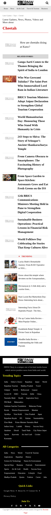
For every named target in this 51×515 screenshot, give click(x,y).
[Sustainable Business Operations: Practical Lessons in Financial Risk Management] (9, 221)
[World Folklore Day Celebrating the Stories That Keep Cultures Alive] (9, 240)
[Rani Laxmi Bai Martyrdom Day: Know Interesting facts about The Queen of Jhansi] (11, 299)
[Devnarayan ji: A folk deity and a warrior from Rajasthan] (11, 288)
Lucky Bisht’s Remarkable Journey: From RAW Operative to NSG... (31, 265)
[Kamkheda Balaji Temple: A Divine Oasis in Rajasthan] (11, 331)
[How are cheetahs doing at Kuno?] (11, 45)
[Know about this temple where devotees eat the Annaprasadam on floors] (11, 277)
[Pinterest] (25, 506)
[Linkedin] (21, 506)
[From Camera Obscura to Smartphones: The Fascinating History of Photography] (9, 157)
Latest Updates (7, 16)
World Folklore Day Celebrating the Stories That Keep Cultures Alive (33, 243)
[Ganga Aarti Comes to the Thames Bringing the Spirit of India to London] (9, 63)
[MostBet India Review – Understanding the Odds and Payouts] (11, 342)
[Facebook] (12, 506)
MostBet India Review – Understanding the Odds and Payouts (30, 342)
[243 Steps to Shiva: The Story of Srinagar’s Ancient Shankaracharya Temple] (9, 138)
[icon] (5, 3)
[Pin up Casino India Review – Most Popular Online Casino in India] (11, 320)
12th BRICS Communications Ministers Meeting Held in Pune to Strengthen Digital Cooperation (33, 204)
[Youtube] (39, 506)
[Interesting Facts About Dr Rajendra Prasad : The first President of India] (11, 309)
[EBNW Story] (25, 3)
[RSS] (30, 506)
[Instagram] (16, 506)
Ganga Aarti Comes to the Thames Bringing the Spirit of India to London (33, 66)
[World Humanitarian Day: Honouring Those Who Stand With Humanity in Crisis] (9, 118)
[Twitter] (34, 506)
